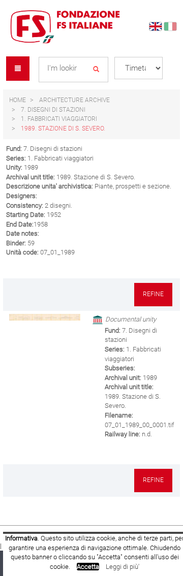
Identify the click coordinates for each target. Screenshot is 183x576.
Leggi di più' (122, 566)
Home (17, 100)
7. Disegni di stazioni (53, 109)
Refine (153, 294)
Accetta (88, 566)
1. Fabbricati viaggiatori (59, 118)
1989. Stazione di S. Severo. (63, 128)
